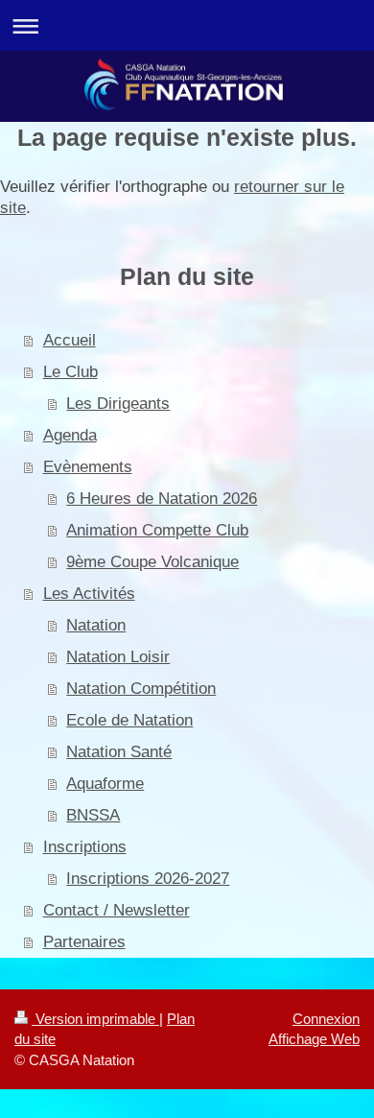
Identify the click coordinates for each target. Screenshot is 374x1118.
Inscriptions (85, 846)
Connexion (326, 1019)
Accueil (69, 339)
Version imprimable (95, 1019)
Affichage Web (314, 1039)
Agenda (70, 434)
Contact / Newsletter (116, 909)
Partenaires (84, 941)
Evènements (87, 466)
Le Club (70, 371)
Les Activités (89, 593)
